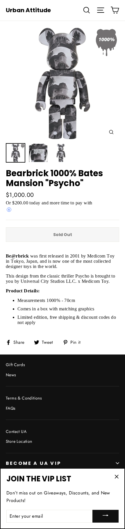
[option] (62, 83)
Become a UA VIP (33, 463)
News (11, 375)
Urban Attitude (28, 10)
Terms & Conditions (24, 398)
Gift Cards (15, 365)
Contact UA (16, 431)
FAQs (11, 408)
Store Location (19, 441)
